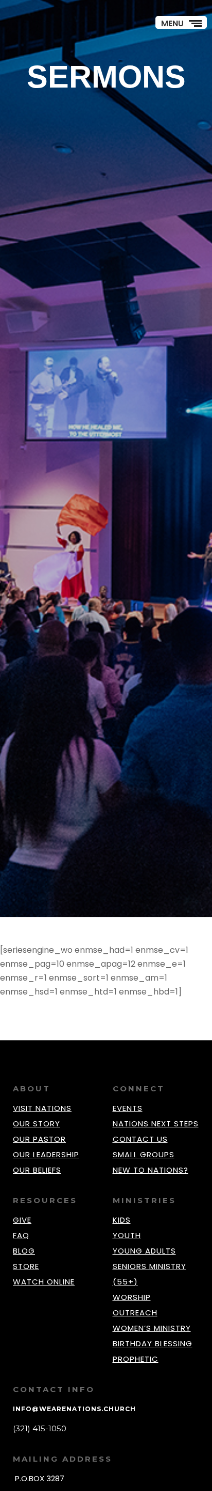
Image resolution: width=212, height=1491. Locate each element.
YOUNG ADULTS (144, 1250)
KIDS (122, 1219)
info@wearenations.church (74, 1409)
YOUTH (127, 1235)
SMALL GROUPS (143, 1154)
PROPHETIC (135, 1358)
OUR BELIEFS (37, 1169)
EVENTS (128, 1108)
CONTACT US (140, 1139)
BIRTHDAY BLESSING (152, 1343)
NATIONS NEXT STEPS (156, 1123)
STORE (26, 1266)
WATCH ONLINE (44, 1281)
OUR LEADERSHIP (46, 1154)
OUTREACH (135, 1312)
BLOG (24, 1250)
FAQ (21, 1235)
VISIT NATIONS (42, 1108)
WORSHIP (132, 1297)
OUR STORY (36, 1123)
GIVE (22, 1219)
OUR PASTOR (39, 1139)
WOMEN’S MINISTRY (152, 1328)
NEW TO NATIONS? (150, 1169)
